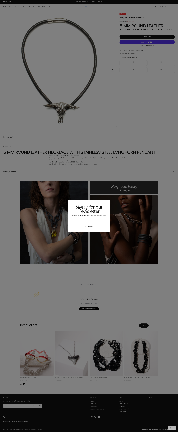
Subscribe (101, 221)
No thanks (89, 226)
